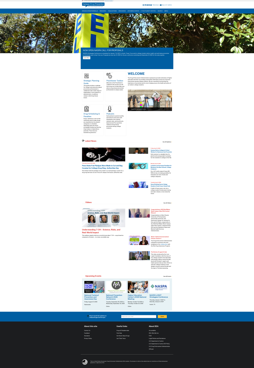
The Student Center (148, 11)
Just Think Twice (121, 338)
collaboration (164, 244)
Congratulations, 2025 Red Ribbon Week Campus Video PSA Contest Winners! (160, 211)
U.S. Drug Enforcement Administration (159, 346)
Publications (112, 11)
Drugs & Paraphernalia (90, 11)
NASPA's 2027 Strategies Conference (159, 296)
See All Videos (167, 203)
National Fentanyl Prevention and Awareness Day (91, 297)
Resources (122, 11)
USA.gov (151, 349)
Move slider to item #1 (241, 44)
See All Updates (167, 142)
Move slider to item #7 (251, 44)
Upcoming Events (133, 11)
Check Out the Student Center (138, 109)
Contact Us (87, 330)
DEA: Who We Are (154, 333)
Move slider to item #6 (249, 44)
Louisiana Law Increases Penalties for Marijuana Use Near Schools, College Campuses (161, 167)
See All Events (167, 276)
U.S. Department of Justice (156, 341)
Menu (166, 11)
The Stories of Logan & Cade (159, 252)
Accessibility (152, 330)
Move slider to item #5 (248, 44)
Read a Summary (88, 57)
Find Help (119, 333)
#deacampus (155, 5)
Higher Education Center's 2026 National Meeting (137, 297)
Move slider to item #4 (246, 44)
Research (103, 11)
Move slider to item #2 (243, 44)
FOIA (150, 335)
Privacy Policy (88, 338)
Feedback (87, 333)
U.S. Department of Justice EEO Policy (159, 343)
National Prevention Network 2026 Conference (114, 297)
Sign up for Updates (166, 5)
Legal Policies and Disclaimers (157, 338)
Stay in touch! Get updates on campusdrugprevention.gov (97, 316)
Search (160, 11)
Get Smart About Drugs (123, 335)
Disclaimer (87, 335)
